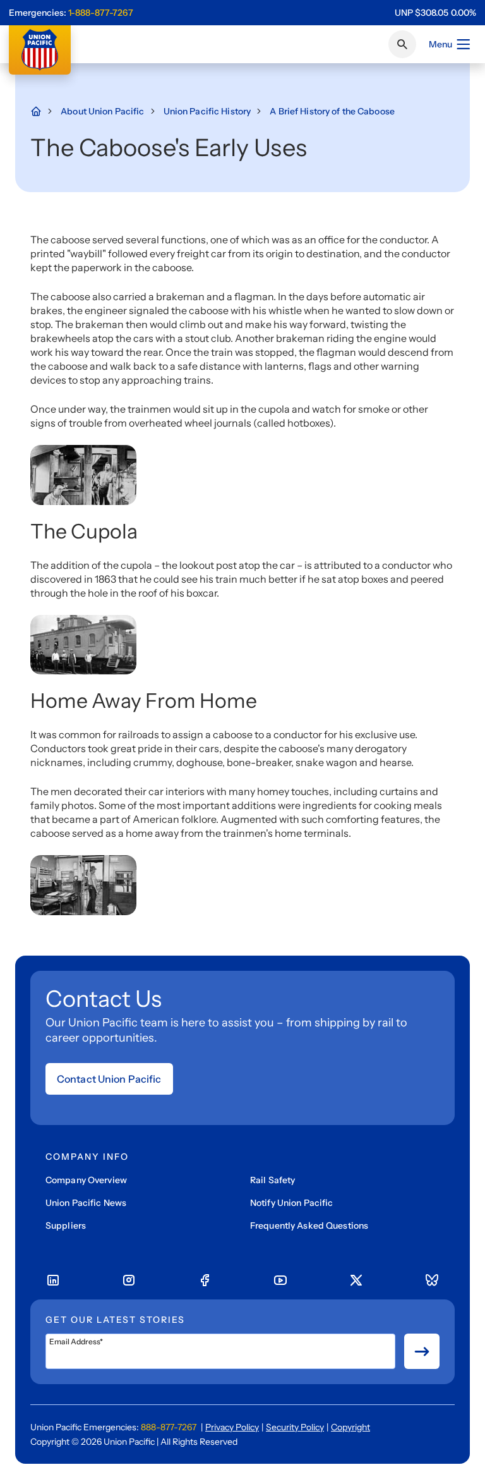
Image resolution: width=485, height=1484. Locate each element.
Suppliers (65, 1225)
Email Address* (76, 1341)
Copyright (350, 1427)
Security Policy (295, 1427)
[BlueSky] (432, 1280)
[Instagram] (128, 1280)
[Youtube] (280, 1280)
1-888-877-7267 (100, 12)
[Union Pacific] (40, 50)
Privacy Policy (232, 1427)
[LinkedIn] (53, 1280)
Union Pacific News (85, 1202)
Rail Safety (272, 1180)
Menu (440, 44)
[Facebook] (204, 1280)
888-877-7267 (168, 1427)
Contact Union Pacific (109, 1079)
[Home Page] (42, 111)
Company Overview (86, 1180)
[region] (435, 13)
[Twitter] (356, 1280)
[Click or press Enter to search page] (402, 44)
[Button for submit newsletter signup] (422, 1351)
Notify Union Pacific (291, 1202)
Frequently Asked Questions (309, 1225)
